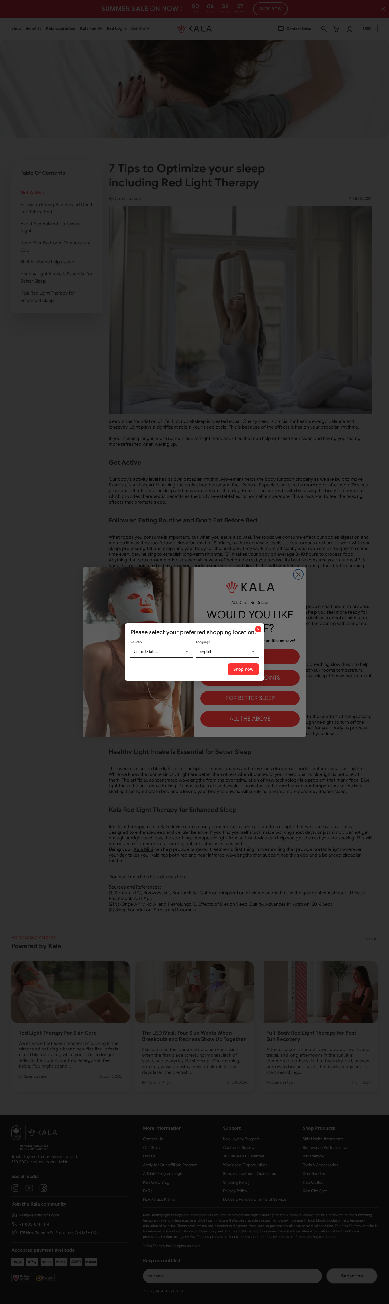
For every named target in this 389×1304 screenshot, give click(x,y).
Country (136, 642)
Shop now (243, 669)
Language (203, 642)
